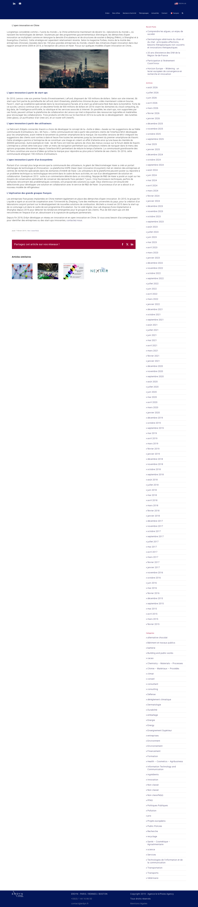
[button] (182, 13)
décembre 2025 (155, 123)
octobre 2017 (154, 531)
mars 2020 (152, 407)
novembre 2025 (155, 129)
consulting (152, 689)
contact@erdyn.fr (80, 903)
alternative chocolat (157, 637)
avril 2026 (152, 103)
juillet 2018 (153, 485)
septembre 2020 (155, 376)
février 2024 (153, 196)
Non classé (153, 785)
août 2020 (152, 381)
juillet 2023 (153, 232)
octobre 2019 (154, 423)
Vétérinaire (152, 878)
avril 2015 (152, 614)
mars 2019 (152, 443)
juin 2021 (152, 335)
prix (149, 816)
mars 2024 (152, 190)
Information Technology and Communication (161, 768)
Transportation (154, 868)
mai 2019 (152, 433)
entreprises (153, 735)
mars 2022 (152, 299)
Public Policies (154, 826)
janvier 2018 (153, 516)
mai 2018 (152, 495)
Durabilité (152, 710)
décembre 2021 (155, 309)
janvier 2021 (153, 361)
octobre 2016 (154, 577)
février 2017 (153, 562)
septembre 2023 (155, 221)
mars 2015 (152, 619)
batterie (151, 648)
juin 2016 (152, 583)
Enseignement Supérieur (159, 730)
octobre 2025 (154, 134)
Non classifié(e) (33, 231)
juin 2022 (152, 289)
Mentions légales (138, 903)
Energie (151, 720)
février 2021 (153, 356)
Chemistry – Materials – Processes (165, 663)
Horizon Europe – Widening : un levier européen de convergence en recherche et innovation (164, 71)
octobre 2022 (154, 273)
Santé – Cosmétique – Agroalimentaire (158, 843)
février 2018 (153, 510)
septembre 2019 (155, 428)
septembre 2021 (155, 319)
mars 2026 (152, 108)
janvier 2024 (153, 201)
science (151, 849)
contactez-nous (74, 220)
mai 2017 (152, 547)
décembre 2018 (155, 459)
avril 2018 (152, 500)
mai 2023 (152, 242)
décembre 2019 (155, 418)
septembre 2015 (155, 603)
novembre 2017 (155, 526)
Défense (151, 694)
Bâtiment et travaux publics (161, 643)
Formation (152, 756)
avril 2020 (152, 402)
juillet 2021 (153, 330)
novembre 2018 (155, 464)
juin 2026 (152, 98)
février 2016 (153, 593)
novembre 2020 (155, 371)
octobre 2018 (154, 469)
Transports (152, 873)
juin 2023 (152, 237)
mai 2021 (152, 340)
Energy (150, 725)
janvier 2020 (153, 412)
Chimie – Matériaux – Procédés (163, 668)
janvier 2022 (153, 304)
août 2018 (152, 479)
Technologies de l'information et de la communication (165, 861)
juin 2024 (152, 175)
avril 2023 (152, 247)
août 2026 (152, 87)
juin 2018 (152, 490)
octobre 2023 (154, 216)
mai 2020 (152, 397)
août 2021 (152, 325)
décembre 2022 (155, 263)
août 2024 (152, 170)
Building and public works (160, 653)
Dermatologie (154, 704)
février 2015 (153, 624)
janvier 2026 (153, 118)
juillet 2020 (153, 387)
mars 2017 (152, 557)
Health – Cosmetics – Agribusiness (165, 761)
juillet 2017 (153, 541)
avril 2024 (152, 185)
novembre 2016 (155, 572)
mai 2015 (152, 608)
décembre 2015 (155, 598)
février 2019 (153, 448)
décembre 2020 (155, 366)
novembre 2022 (155, 268)
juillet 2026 (153, 92)
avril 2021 (152, 345)
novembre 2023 (155, 211)
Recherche (152, 831)
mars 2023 (152, 252)
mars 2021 (152, 350)
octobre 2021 (154, 314)
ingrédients (153, 774)
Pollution (151, 810)
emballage (152, 715)
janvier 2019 (153, 454)
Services (151, 854)
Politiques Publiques (157, 805)
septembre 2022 (155, 278)
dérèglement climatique (159, 699)
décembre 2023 (155, 206)
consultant (152, 684)
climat (150, 673)
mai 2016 (152, 588)
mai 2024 (152, 180)
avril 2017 (152, 552)
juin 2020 (152, 392)
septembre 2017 (155, 536)
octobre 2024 (154, 159)
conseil (151, 679)
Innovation (152, 779)
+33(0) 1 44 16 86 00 (81, 898)
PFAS (150, 800)
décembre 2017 (155, 521)
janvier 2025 (153, 149)
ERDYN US (182, 3)
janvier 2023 (153, 258)
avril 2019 (152, 438)
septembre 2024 (155, 165)
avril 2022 (152, 294)
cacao (150, 658)
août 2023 (152, 227)
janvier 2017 (153, 567)
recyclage (152, 836)
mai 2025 (152, 144)
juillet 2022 (153, 283)
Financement (154, 751)
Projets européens (156, 821)
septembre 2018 (155, 474)
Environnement (155, 746)
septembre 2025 (155, 139)
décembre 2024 (155, 154)
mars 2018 (152, 505)
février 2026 (153, 113)
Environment (153, 741)
